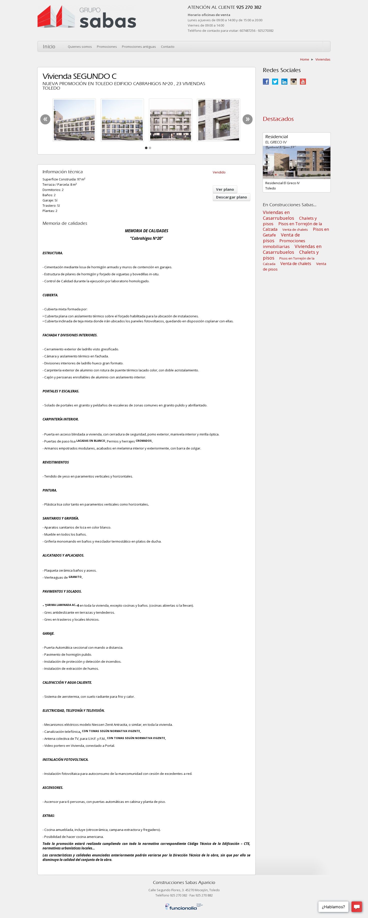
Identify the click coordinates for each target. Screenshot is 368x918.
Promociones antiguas (139, 46)
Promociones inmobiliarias (284, 243)
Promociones (107, 46)
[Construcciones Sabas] (87, 8)
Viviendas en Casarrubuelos (278, 215)
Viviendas (322, 59)
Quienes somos (80, 46)
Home (304, 59)
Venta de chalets (295, 229)
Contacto (167, 46)
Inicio (49, 46)
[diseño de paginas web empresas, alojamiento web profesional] (184, 905)
